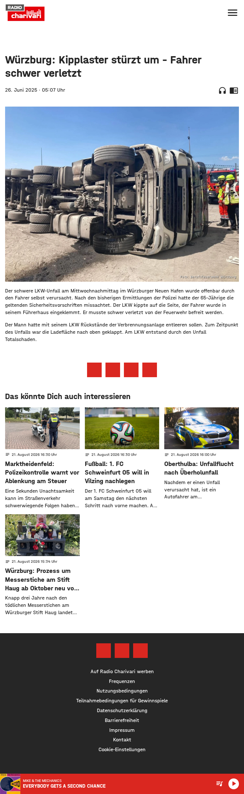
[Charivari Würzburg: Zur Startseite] (25, 13)
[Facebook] (103, 650)
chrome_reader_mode (233, 90)
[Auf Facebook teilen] (94, 370)
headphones (222, 90)
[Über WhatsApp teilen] (131, 370)
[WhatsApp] (140, 650)
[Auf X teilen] (112, 370)
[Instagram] (122, 650)
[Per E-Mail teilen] (149, 370)
